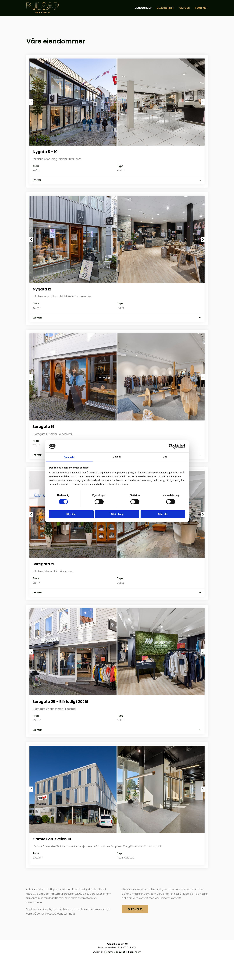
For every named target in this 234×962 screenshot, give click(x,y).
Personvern (134, 951)
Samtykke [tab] (69, 457)
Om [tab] (165, 456)
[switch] (99, 501)
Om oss (184, 8)
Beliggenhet (165, 8)
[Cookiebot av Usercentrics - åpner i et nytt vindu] (171, 446)
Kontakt (201, 8)
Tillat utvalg (117, 514)
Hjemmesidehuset (114, 951)
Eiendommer (143, 8)
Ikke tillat (71, 514)
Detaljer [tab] (117, 456)
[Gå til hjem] (47, 7)
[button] (135, 909)
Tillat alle (163, 514)
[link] (200, 180)
